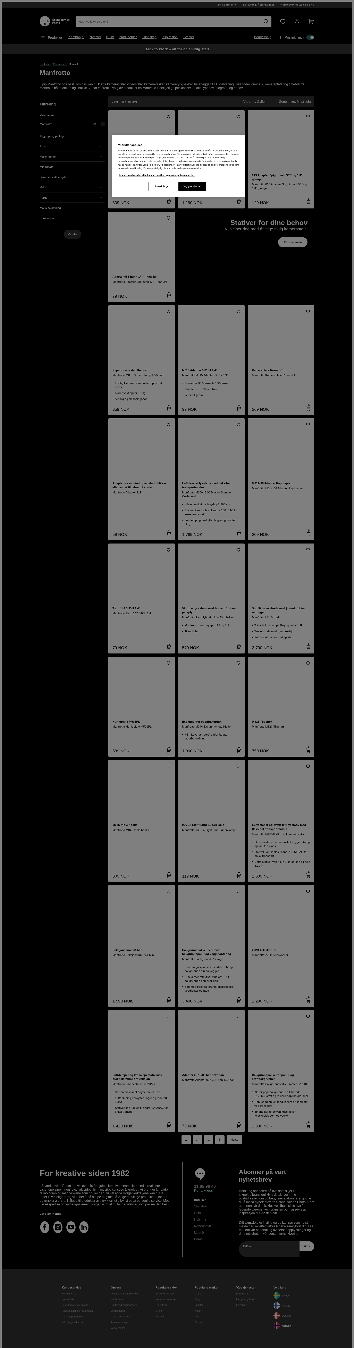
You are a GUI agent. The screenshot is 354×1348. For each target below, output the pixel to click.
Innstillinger (162, 186)
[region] (178, 166)
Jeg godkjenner (192, 186)
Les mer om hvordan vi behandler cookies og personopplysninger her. (157, 175)
